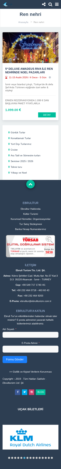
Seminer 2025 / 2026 (22, 161)
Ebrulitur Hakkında (30, 208)
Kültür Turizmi (30, 214)
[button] (9, 458)
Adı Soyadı (8, 329)
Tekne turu (16, 167)
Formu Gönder (15, 359)
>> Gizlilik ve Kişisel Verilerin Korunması (30, 371)
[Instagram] (31, 390)
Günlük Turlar (18, 132)
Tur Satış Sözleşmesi (30, 224)
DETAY (47, 115)
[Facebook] (17, 390)
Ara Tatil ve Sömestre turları (25, 155)
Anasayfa (23, 22)
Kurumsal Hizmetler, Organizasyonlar (30, 219)
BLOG (40, 391)
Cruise (14, 149)
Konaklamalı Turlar (21, 138)
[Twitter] (24, 390)
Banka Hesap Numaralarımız (30, 229)
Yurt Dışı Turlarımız (21, 144)
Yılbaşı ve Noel (19, 172)
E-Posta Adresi (29, 343)
